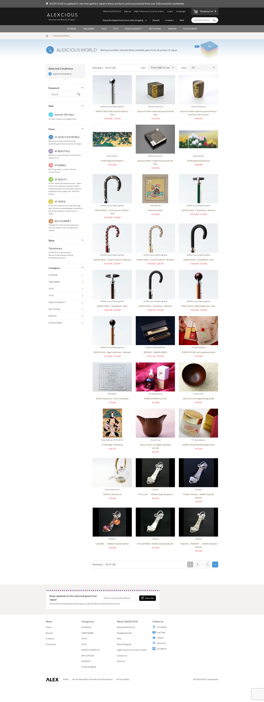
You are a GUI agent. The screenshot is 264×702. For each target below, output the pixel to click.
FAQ (119, 638)
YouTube (161, 632)
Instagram (162, 648)
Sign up (127, 11)
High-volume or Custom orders (149, 11)
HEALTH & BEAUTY (133, 28)
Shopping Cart (206, 11)
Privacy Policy (122, 679)
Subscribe (149, 598)
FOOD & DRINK (190, 28)
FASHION (172, 28)
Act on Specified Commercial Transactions (92, 679)
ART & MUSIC (155, 28)
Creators (169, 20)
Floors (49, 627)
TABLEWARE (88, 28)
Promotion (51, 644)
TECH (103, 28)
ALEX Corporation (209, 679)
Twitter (160, 637)
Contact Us (122, 655)
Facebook (161, 627)
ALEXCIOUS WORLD (62, 74)
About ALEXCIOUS (112, 11)
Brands (156, 20)
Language (180, 11)
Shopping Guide (124, 633)
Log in (170, 11)
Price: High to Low (160, 67)
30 (193, 67)
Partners (121, 661)
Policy (66, 679)
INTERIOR (71, 28)
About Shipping (124, 644)
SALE (181, 20)
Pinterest (161, 643)
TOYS (115, 28)
